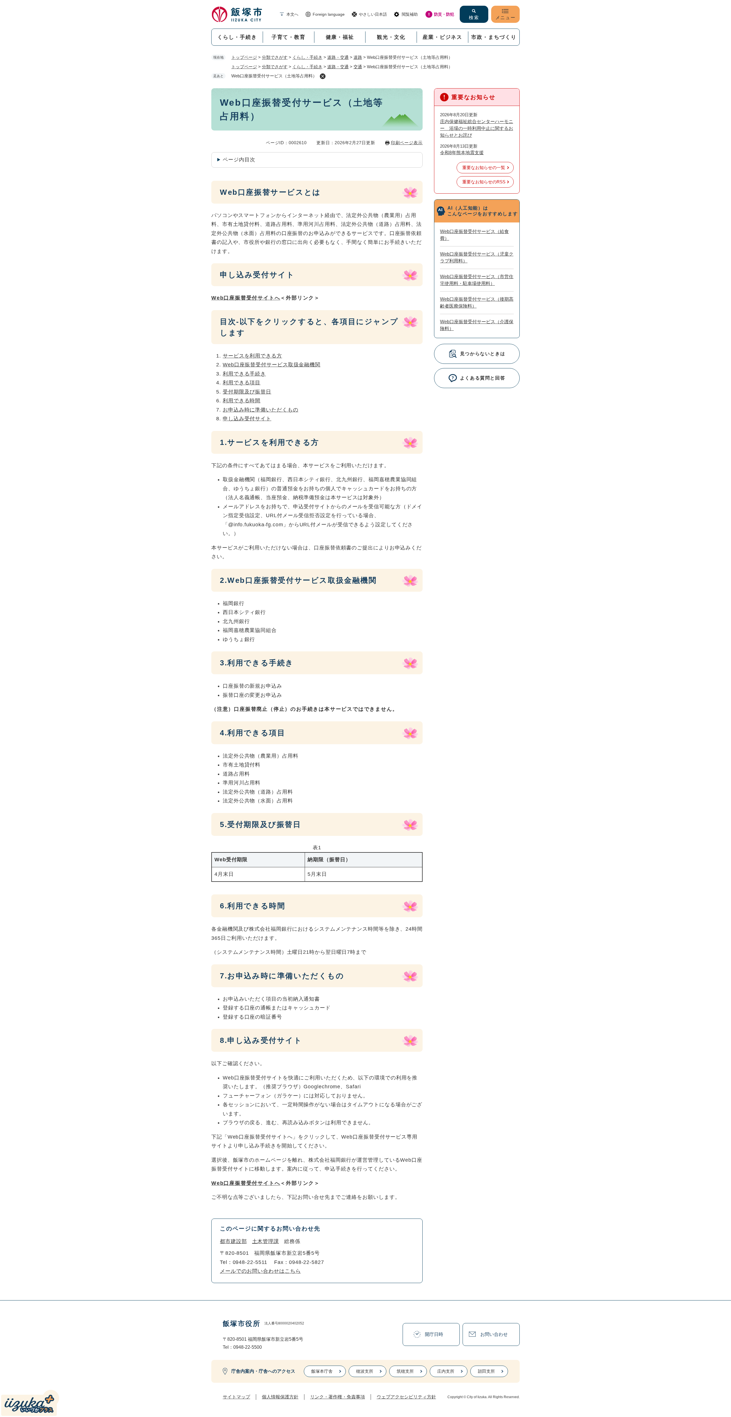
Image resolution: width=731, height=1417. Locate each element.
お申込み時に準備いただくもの (260, 410)
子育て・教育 (289, 37)
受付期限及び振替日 (247, 392)
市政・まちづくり (493, 37)
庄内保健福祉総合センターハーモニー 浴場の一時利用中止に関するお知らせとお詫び (476, 128)
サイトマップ (236, 1396)
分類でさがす (275, 57)
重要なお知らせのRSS (483, 181)
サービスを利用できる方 (252, 356)
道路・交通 (338, 57)
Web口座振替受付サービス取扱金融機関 (271, 365)
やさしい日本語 (373, 14)
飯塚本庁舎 (322, 1371)
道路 (358, 57)
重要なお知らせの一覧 (483, 167)
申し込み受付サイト (247, 419)
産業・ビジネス (442, 37)
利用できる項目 (241, 383)
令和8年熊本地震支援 (462, 152)
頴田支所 (486, 1371)
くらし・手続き (237, 37)
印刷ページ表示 (407, 142)
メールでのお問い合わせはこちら (260, 1271)
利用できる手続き (244, 374)
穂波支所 (364, 1371)
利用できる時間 (241, 401)
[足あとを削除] (322, 76)
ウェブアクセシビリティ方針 (406, 1396)
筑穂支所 (405, 1371)
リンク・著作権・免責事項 (337, 1396)
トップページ (244, 57)
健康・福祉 (340, 37)
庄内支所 (445, 1371)
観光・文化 (391, 37)
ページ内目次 (239, 159)
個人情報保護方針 (280, 1396)
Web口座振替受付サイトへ (245, 298)
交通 (358, 66)
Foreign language (329, 14)
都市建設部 (233, 1241)
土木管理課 (265, 1241)
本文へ (292, 14)
